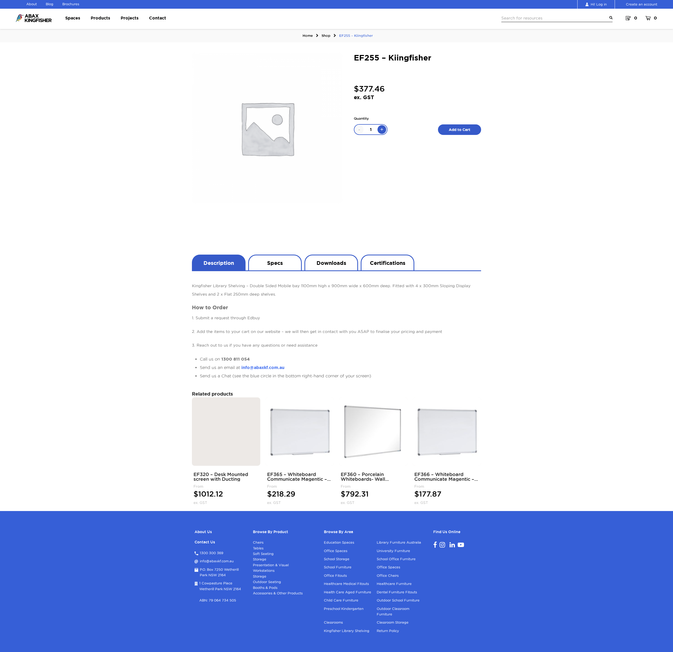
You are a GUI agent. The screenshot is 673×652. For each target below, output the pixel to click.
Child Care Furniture (341, 600)
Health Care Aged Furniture (347, 592)
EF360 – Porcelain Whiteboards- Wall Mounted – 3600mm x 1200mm (367, 476)
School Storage (336, 559)
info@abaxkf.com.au (262, 367)
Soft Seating (263, 553)
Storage (259, 559)
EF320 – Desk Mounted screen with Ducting (220, 476)
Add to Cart (459, 130)
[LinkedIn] (452, 544)
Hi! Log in (599, 4)
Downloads (331, 263)
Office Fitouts (335, 575)
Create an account (641, 4)
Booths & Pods (265, 587)
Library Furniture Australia (399, 542)
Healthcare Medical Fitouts (346, 583)
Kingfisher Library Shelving (346, 631)
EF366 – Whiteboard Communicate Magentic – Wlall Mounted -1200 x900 (445, 476)
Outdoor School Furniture (398, 600)
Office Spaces (335, 551)
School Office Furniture (396, 559)
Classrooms (333, 622)
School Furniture (337, 567)
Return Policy (388, 631)
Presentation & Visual (271, 565)
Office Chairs (388, 575)
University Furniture (393, 551)
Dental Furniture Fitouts (397, 592)
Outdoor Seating (267, 582)
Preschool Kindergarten (344, 608)
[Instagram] (442, 544)
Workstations (263, 570)
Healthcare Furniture (394, 583)
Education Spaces (339, 542)
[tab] (219, 262)
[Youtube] (461, 544)
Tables (258, 548)
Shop (326, 35)
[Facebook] (435, 544)
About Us (203, 532)
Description (218, 263)
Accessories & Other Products (278, 593)
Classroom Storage (393, 622)
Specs (275, 263)
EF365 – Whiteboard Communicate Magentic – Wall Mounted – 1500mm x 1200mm (298, 476)
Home (308, 35)
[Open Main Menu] (610, 17)
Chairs (258, 542)
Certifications (387, 263)
